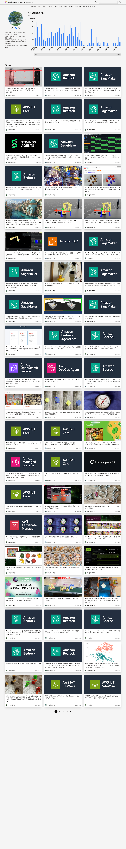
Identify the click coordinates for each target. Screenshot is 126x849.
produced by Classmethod (25, 2)
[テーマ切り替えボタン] (120, 2)
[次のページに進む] (70, 711)
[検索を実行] (100, 2)
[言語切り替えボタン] (95, 2)
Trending (33, 6)
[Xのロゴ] (19, 28)
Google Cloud (58, 6)
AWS (39, 6)
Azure (65, 6)
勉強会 (85, 6)
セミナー (71, 6)
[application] (74, 41)
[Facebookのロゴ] (16, 28)
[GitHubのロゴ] (12, 28)
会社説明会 (78, 6)
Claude (44, 6)
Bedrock (50, 6)
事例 (89, 6)
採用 (93, 6)
